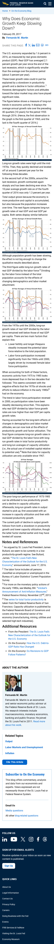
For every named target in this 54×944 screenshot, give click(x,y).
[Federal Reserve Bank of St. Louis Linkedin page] (4, 841)
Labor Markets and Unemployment (24, 747)
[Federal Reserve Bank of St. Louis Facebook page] (38, 841)
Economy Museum (11, 939)
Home (5, 11)
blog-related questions (26, 815)
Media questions (14, 810)
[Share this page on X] (29, 45)
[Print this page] (42, 45)
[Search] (45, 3)
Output (8, 741)
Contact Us (7, 898)
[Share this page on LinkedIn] (33, 45)
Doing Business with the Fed (15, 916)
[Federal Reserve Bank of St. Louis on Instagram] (31, 841)
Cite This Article (14, 762)
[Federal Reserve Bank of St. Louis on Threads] (45, 841)
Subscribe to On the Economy (25, 774)
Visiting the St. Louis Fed (13, 933)
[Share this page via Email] (37, 45)
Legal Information (10, 893)
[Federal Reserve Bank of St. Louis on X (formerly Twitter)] (23, 841)
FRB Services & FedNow (13, 927)
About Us (6, 887)
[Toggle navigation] (50, 3)
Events (5, 922)
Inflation (9, 753)
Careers (5, 910)
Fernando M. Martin (17, 37)
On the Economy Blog (21, 11)
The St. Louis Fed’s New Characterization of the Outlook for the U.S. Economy (25, 562)
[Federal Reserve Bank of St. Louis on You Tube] (14, 841)
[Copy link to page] (46, 45)
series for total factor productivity (26, 599)
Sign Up (8, 865)
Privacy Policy (8, 904)
